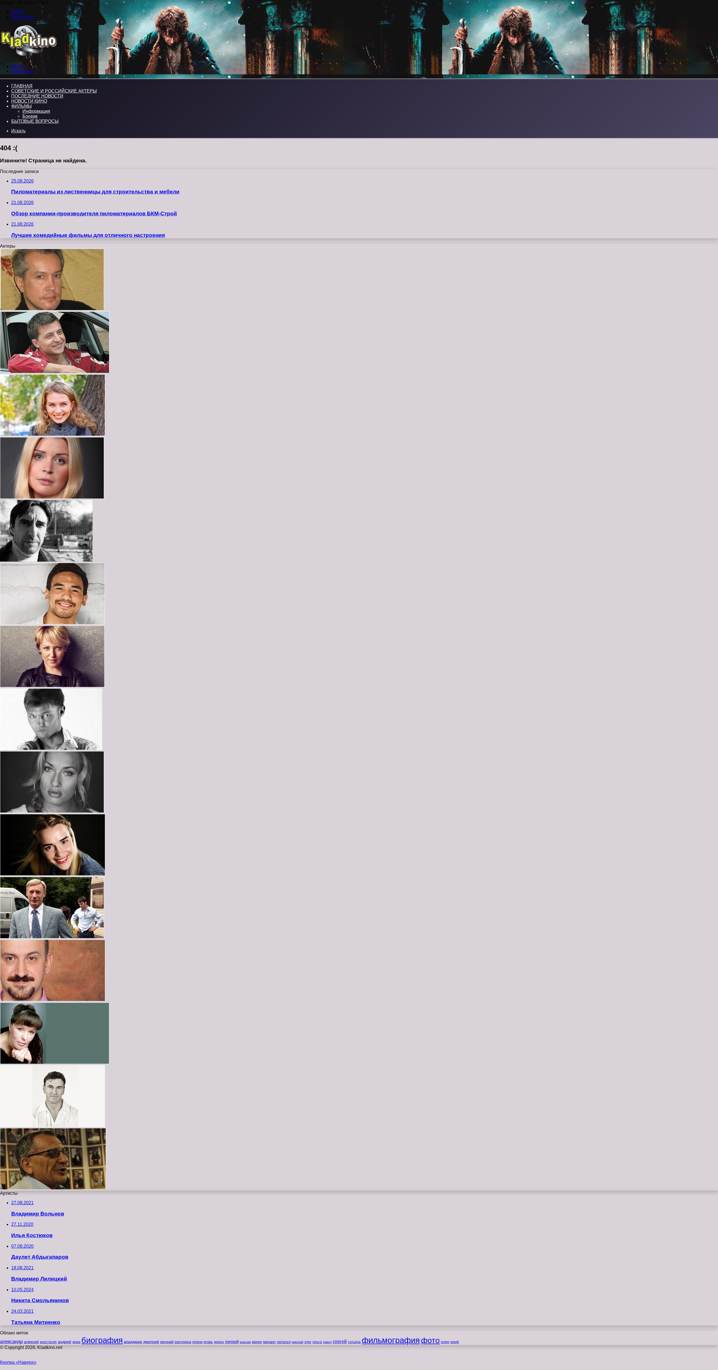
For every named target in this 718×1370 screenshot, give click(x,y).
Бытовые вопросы (35, 121)
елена (197, 1342)
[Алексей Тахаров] (52, 623)
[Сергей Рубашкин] (52, 999)
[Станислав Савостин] (46, 560)
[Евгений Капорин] (51, 748)
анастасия (48, 1342)
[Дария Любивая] (52, 874)
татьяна (354, 1342)
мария (257, 1342)
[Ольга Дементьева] (52, 497)
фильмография (391, 1340)
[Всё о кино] (28, 56)
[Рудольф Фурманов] (53, 1188)
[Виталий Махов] (52, 937)
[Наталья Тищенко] (52, 811)
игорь (208, 1342)
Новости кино (29, 101)
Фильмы (21, 106)
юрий (454, 1342)
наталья (284, 1342)
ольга (317, 1342)
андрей (64, 1341)
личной (232, 1341)
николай (297, 1342)
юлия (445, 1342)
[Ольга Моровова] (52, 434)
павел (327, 1342)
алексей (31, 1341)
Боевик (30, 116)
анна (76, 1342)
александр (11, 1341)
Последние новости (37, 96)
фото (430, 1340)
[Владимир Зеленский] (54, 371)
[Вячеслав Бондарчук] (52, 308)
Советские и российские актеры (54, 91)
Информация (36, 111)
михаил (269, 1342)
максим (245, 1342)
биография (102, 1340)
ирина (219, 1342)
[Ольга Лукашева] (54, 1062)
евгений (166, 1342)
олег (307, 1342)
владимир (133, 1341)
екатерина (182, 1342)
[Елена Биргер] (52, 685)
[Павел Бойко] (52, 1125)
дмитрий (151, 1341)
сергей (340, 1341)
